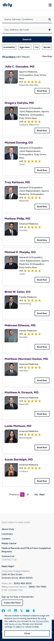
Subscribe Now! (12, 602)
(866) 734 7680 (37, 586)
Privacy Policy (42, 621)
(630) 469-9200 (23, 583)
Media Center (9, 543)
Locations (7, 533)
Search (27, 39)
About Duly (8, 529)
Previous (14, 494)
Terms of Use (15, 624)
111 (36, 494)
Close (27, 633)
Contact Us (8, 556)
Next (42, 494)
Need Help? (8, 566)
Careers (6, 538)
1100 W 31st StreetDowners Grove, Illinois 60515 (17, 576)
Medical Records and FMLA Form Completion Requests (26, 550)
